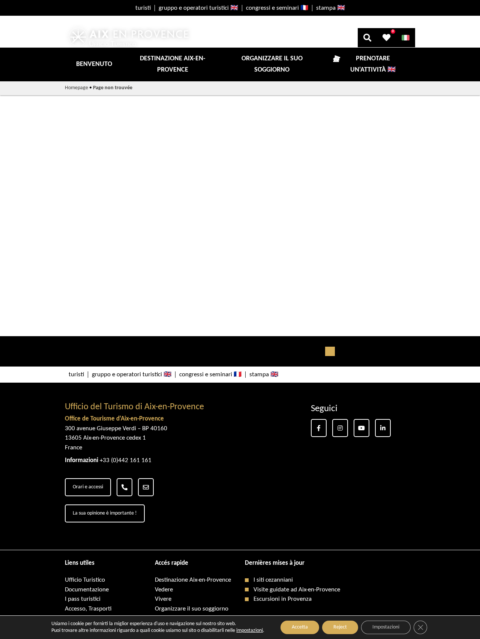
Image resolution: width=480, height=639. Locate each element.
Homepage (76, 87)
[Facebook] (319, 428)
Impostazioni (385, 627)
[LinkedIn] (383, 428)
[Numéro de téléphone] (124, 487)
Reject (340, 627)
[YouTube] (361, 428)
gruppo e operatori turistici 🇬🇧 (198, 8)
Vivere (163, 599)
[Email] (146, 487)
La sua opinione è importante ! (105, 513)
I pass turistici (82, 599)
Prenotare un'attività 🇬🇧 (373, 64)
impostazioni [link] (249, 630)
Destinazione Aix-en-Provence (173, 64)
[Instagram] (340, 428)
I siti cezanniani (273, 580)
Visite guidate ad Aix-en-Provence (297, 590)
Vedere (164, 590)
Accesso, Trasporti (88, 609)
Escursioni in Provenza (283, 599)
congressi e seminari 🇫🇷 (277, 8)
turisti (143, 8)
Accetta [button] (300, 627)
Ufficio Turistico (85, 580)
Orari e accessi (88, 487)
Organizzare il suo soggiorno (272, 64)
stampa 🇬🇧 (330, 8)
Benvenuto (94, 64)
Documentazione (87, 590)
